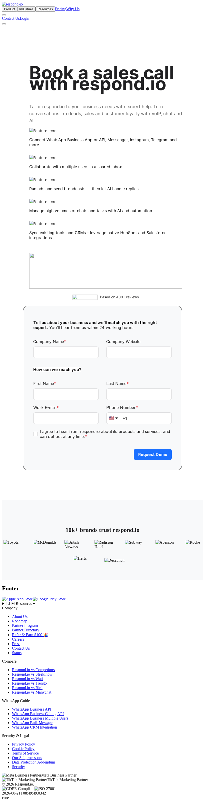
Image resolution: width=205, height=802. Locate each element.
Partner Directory (25, 630)
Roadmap (19, 621)
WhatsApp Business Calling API (38, 714)
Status (17, 653)
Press (16, 644)
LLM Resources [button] (21, 603)
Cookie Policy (23, 749)
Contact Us (11, 18)
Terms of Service (25, 753)
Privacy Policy (23, 744)
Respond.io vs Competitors (33, 670)
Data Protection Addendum (33, 762)
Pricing (60, 9)
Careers (18, 639)
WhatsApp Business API (31, 709)
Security (18, 767)
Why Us (73, 9)
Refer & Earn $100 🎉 (30, 635)
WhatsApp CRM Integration (34, 727)
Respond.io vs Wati (27, 679)
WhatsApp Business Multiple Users (40, 718)
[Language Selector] (4, 15)
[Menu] (4, 24)
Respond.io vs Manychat (31, 692)
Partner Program (25, 625)
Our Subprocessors (27, 758)
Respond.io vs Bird (27, 688)
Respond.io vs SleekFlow (32, 674)
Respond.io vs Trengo (29, 683)
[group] (102, 603)
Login (24, 18)
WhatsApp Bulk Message (32, 723)
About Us (20, 616)
